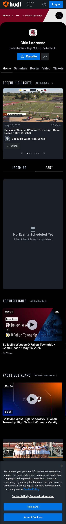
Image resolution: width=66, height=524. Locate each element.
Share (13, 146)
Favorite (31, 56)
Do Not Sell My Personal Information (33, 496)
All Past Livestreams (44, 375)
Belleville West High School (29, 138)
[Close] (62, 466)
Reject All (32, 506)
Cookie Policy (31, 489)
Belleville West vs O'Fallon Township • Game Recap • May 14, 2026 (32, 131)
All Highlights (43, 83)
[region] (33, 492)
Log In (56, 4)
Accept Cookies (33, 517)
